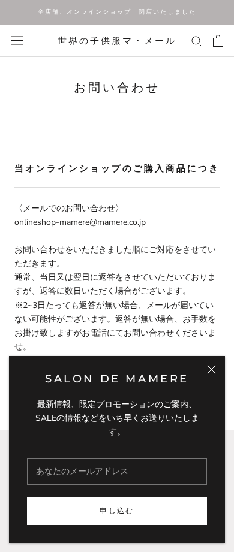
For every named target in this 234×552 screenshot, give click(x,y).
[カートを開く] (218, 41)
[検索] (196, 40)
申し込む (117, 510)
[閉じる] (211, 369)
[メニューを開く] (17, 40)
